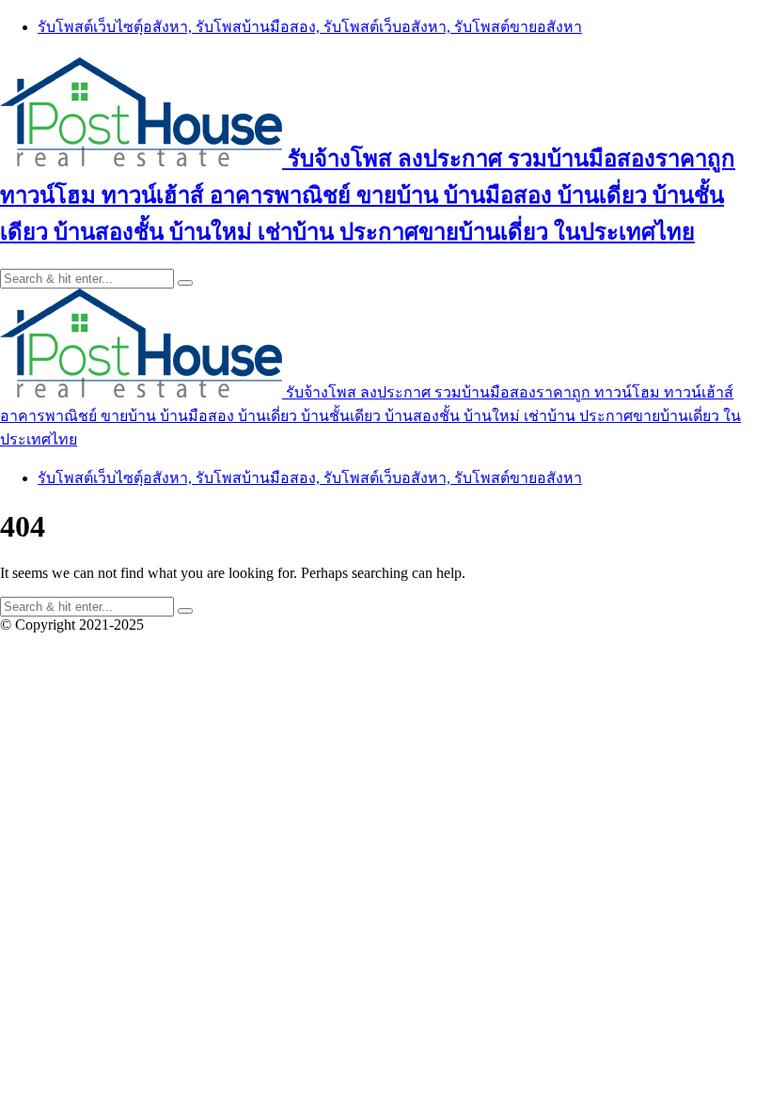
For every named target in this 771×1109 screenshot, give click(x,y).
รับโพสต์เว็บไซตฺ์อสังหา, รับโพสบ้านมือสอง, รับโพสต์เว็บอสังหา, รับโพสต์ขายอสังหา (310, 27)
